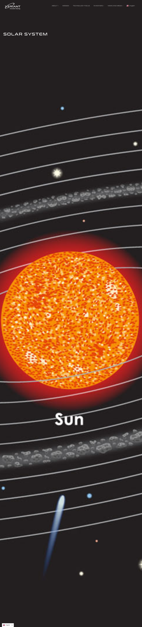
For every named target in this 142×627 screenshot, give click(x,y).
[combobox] (8, 625)
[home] (12, 6)
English (8, 625)
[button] (55, 6)
